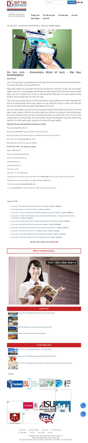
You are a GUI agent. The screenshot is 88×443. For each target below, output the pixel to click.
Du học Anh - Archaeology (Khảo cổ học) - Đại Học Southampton (30, 206)
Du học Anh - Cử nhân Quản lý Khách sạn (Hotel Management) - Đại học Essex (34, 221)
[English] (81, 2)
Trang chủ (35, 15)
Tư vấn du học (49, 15)
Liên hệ (46, 18)
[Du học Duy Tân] (16, 5)
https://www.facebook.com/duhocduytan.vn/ (49, 436)
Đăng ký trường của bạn (43, 251)
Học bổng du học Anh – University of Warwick (24, 209)
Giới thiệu (35, 18)
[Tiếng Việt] (78, 2)
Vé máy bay (63, 15)
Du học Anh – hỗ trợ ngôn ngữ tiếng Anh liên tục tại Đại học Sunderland (32, 234)
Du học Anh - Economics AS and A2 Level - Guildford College (29, 231)
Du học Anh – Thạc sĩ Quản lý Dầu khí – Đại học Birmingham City (30, 237)
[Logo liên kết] (15, 384)
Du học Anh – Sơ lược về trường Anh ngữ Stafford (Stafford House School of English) (36, 212)
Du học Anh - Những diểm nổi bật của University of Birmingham (29, 224)
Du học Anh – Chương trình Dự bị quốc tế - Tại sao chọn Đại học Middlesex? (33, 227)
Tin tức (74, 15)
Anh (19, 12)
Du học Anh (15, 72)
